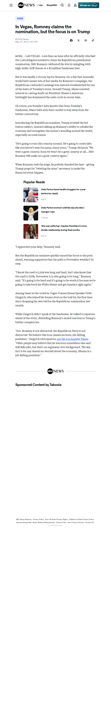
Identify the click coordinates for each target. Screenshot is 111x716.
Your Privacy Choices (75, 522)
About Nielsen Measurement (44, 522)
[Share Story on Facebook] (71, 40)
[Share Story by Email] (85, 40)
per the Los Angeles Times (72, 339)
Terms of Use (61, 522)
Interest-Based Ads (23, 522)
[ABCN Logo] (26, 5)
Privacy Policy (38, 519)
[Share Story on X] (78, 40)
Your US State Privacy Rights (56, 519)
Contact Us (89, 522)
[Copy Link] (93, 40)
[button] (11, 5)
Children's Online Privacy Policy (81, 519)
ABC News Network (24, 519)
